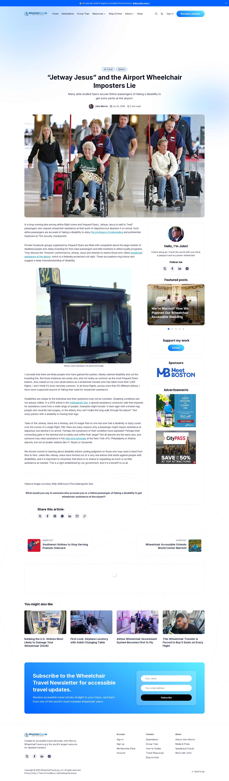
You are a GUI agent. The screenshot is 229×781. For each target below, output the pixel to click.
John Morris (101, 106)
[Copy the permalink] (84, 516)
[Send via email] (77, 516)
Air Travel (108, 69)
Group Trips (83, 13)
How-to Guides (153, 748)
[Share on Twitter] (40, 516)
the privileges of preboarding (107, 232)
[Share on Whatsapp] (62, 516)
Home (55, 13)
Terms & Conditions (46, 773)
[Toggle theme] (162, 13)
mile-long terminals (75, 438)
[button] (168, 329)
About (128, 13)
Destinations (68, 13)
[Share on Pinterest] (55, 516)
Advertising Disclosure (67, 773)
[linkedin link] (179, 268)
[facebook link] (172, 268)
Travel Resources (155, 753)
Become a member (190, 13)
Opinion (121, 69)
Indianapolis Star (79, 402)
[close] (226, 3)
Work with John (183, 753)
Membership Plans (126, 748)
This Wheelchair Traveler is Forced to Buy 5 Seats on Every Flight (183, 642)
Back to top (200, 771)
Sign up (120, 744)
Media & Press (182, 744)
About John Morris (185, 739)
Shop (140, 13)
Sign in (170, 13)
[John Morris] (91, 106)
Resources (97, 13)
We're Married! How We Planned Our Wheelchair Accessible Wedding (170, 313)
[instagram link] (187, 268)
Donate (176, 347)
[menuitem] (55, 14)
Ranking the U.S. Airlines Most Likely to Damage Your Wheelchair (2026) (43, 642)
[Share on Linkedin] (69, 516)
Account (121, 753)
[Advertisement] (114, 39)
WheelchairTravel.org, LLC (52, 770)
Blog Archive (115, 13)
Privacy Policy (30, 773)
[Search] (156, 13)
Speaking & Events (184, 748)
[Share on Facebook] (47, 516)
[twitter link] (165, 268)
